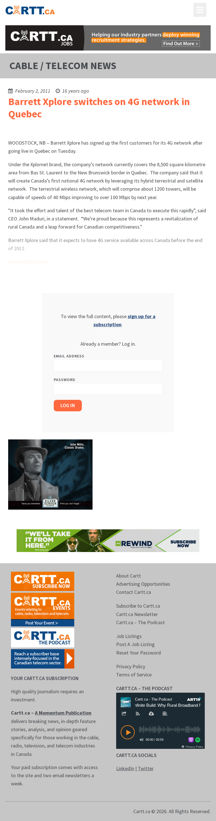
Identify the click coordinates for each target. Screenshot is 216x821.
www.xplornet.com (28, 261)
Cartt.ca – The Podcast (140, 622)
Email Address (69, 356)
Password (64, 379)
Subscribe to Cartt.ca (138, 606)
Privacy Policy (130, 666)
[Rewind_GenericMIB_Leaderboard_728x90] (108, 540)
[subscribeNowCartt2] (42, 580)
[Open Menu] (200, 10)
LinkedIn (125, 768)
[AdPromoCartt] (42, 658)
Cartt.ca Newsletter (137, 614)
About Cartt (128, 576)
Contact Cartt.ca (133, 592)
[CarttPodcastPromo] (42, 637)
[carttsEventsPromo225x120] (42, 609)
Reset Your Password (138, 652)
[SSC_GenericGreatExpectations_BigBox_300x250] (50, 474)
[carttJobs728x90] (108, 38)
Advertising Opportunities (143, 584)
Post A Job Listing (135, 644)
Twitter (146, 768)
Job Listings (129, 636)
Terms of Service (134, 674)
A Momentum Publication (63, 713)
